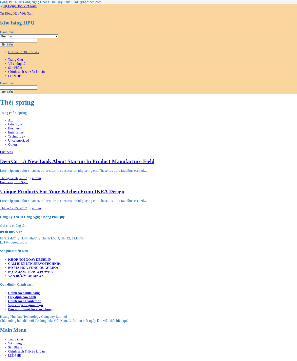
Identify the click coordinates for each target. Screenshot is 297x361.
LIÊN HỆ (14, 76)
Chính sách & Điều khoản (26, 72)
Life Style (15, 124)
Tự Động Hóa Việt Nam (16, 13)
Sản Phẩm (15, 68)
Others (13, 144)
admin (36, 178)
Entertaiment (17, 132)
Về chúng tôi (17, 64)
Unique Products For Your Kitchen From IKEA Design (62, 191)
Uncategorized (18, 140)
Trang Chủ (15, 59)
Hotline (13, 52)
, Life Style (20, 182)
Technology (16, 136)
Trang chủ (7, 113)
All (10, 120)
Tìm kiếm (7, 44)
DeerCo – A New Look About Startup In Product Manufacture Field (77, 161)
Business (14, 128)
